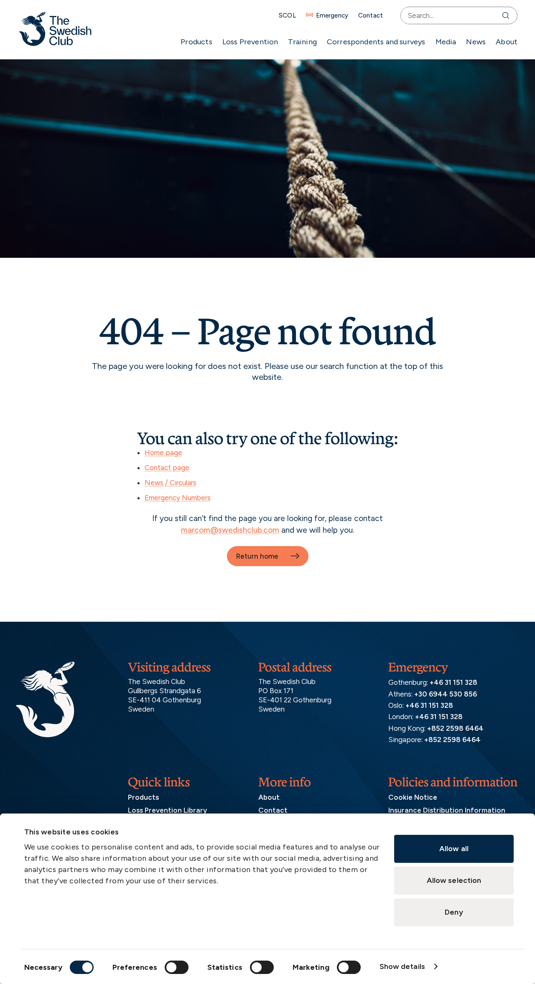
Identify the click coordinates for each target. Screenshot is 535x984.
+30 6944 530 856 (445, 694)
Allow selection (454, 880)
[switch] (177, 967)
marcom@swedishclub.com (230, 530)
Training (302, 41)
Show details (402, 966)
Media (446, 41)
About (506, 41)
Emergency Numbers (178, 497)
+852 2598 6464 (455, 728)
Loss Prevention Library (167, 810)
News (476, 41)
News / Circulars (170, 482)
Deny (454, 912)
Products (196, 41)
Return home (257, 556)
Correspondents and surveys (376, 41)
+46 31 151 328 (453, 682)
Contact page (167, 467)
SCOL (287, 15)
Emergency (332, 15)
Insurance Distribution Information (446, 810)
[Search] (507, 15)
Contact (370, 15)
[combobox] (449, 15)
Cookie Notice (412, 797)
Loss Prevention (250, 41)
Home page (163, 452)
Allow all (454, 848)
